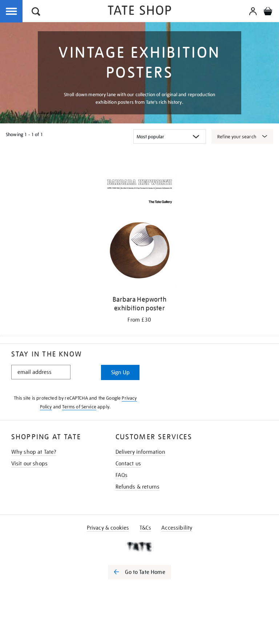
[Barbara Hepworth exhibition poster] (139, 232)
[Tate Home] (139, 546)
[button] (36, 12)
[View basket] (267, 12)
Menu (11, 11)
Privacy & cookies (108, 527)
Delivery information (140, 452)
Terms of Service (79, 407)
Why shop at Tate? (34, 452)
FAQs (122, 475)
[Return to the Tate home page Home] (139, 11)
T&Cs (145, 527)
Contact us (128, 463)
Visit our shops (29, 463)
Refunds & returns (138, 486)
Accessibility (176, 527)
